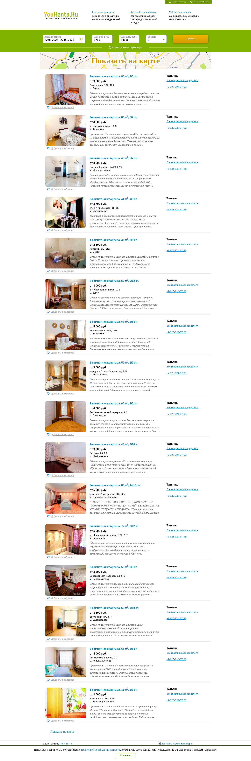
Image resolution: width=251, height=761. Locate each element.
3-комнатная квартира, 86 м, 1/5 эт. (113, 76)
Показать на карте (62, 731)
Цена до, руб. (128, 36)
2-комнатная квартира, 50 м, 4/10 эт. (114, 607)
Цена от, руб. (101, 36)
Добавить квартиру (177, 2)
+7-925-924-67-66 (176, 87)
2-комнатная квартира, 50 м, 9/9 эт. (113, 567)
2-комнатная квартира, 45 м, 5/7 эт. (113, 158)
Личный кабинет (201, 2)
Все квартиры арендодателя (182, 80)
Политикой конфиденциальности (100, 749)
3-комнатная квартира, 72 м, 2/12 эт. (114, 526)
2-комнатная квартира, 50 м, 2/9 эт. (113, 362)
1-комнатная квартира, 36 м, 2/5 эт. (113, 240)
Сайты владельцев (180, 12)
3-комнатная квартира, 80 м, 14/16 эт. (115, 485)
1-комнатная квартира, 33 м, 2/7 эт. (113, 689)
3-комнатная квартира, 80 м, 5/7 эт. (113, 117)
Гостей (152, 36)
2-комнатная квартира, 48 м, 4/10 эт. (114, 444)
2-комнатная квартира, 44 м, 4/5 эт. (113, 199)
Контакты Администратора (177, 743)
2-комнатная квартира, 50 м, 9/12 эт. (114, 280)
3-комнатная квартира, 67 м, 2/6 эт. (113, 321)
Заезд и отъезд (52, 36)
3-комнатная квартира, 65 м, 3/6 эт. (113, 648)
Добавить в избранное (62, 107)
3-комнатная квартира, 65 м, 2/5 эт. (113, 403)
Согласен (125, 755)
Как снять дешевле (103, 12)
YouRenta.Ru (65, 744)
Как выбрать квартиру (143, 12)
